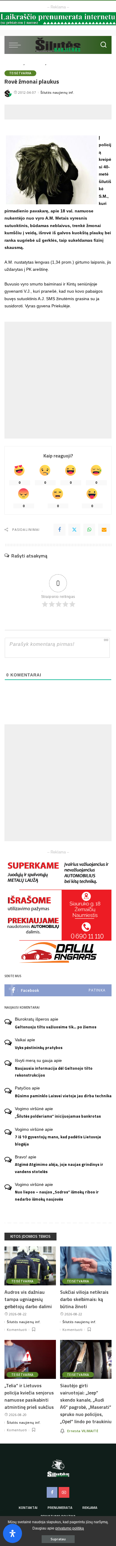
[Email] (104, 530)
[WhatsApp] (89, 530)
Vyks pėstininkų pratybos (38, 1048)
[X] (74, 530)
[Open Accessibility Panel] (12, 1533)
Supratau (58, 1539)
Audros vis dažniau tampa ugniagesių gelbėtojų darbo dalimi (28, 1299)
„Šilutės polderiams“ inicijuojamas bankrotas (58, 1116)
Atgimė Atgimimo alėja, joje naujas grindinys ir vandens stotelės (59, 1167)
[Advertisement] (60, 112)
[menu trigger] (16, 45)
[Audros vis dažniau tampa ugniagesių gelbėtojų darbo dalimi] (30, 1265)
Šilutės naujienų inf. (57, 92)
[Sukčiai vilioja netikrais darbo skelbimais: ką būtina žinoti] (86, 1265)
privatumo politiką (69, 1528)
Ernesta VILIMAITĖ (82, 1431)
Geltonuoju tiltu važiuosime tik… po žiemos (55, 1027)
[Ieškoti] (103, 45)
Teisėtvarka (20, 73)
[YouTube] (64, 1492)
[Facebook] (59, 530)
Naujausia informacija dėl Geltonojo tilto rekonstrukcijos (54, 1071)
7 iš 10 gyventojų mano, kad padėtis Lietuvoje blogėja (58, 1140)
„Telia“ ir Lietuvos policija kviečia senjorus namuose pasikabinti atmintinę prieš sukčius (29, 1396)
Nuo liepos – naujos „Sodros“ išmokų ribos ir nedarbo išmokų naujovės (57, 1195)
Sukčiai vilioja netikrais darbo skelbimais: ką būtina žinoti (84, 1299)
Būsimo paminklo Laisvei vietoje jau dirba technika (63, 1096)
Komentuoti (17, 1329)
